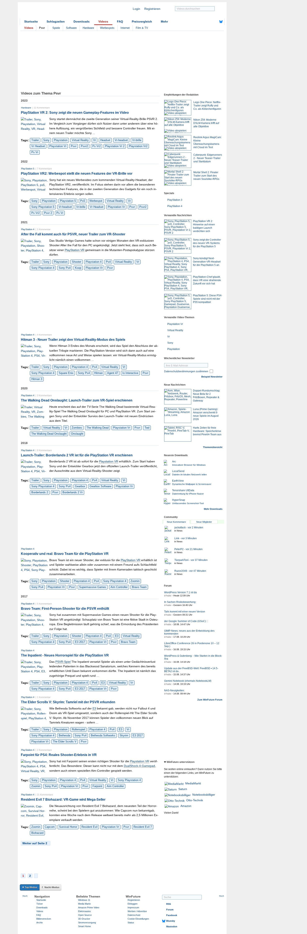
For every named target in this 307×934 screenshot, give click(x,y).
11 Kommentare (42, 107)
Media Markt (84, 903)
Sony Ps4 (65, 267)
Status (131, 922)
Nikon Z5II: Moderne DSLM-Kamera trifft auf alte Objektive (206, 123)
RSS (168, 904)
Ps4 (108, 261)
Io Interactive (130, 373)
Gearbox (80, 486)
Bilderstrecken (43, 919)
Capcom (50, 826)
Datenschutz (134, 915)
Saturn (182, 789)
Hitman (98, 373)
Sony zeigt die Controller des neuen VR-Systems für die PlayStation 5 (207, 243)
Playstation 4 (93, 261)
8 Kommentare (44, 450)
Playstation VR (108, 461)
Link (185, 538)
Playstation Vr (57, 146)
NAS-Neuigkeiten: (174, 690)
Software (71, 27)
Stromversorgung (87, 922)
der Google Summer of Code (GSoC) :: (186, 621)
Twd (147, 427)
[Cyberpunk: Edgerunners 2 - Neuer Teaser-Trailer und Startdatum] (177, 160)
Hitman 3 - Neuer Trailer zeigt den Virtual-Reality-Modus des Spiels (73, 339)
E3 (116, 635)
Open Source (85, 915)
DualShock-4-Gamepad (139, 765)
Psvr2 (84, 146)
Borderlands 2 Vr (72, 492)
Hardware (88, 27)
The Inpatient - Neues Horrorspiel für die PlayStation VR (65, 655)
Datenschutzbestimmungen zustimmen (186, 371)
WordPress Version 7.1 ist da (180, 592)
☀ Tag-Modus (29, 887)
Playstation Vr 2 (114, 146)
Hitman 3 (36, 379)
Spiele (56, 27)
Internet (125, 27)
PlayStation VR (74, 250)
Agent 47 (112, 373)
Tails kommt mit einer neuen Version (184, 611)
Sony (46, 140)
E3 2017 (80, 642)
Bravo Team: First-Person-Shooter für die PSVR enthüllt (65, 608)
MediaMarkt (193, 783)
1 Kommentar (44, 229)
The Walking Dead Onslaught (49, 433)
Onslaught (77, 433)
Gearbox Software (100, 486)
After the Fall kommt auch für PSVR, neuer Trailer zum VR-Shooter (73, 234)
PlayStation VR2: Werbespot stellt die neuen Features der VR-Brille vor (76, 173)
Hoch (25, 896)
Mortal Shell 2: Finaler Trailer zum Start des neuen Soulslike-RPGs (206, 175)
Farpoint (97, 786)
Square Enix (66, 373)
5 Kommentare (44, 603)
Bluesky (170, 921)
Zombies (77, 427)
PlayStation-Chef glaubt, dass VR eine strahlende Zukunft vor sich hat (207, 280)
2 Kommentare (44, 750)
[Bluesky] (221, 21)
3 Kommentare (44, 395)
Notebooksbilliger (203, 794)
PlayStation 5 (27, 168)
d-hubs (167, 595)
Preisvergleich (142, 21)
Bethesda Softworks (103, 735)
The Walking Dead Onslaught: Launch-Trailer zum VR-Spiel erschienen (76, 400)
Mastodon (171, 926)
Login (136, 8)
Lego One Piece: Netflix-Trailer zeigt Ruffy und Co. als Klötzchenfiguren (207, 105)
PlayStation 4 (27, 229)
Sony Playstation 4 (42, 267)
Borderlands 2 (39, 492)
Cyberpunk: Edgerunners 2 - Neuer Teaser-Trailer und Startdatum (207, 158)
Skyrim (124, 735)
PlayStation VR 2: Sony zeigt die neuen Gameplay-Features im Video (75, 112)
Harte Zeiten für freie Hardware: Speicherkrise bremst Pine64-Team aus (207, 431)
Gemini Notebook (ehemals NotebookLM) (187, 680)
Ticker (39, 903)
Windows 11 (84, 900)
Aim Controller (119, 587)
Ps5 (82, 200)
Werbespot (95, 200)
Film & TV (142, 27)
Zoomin (135, 581)
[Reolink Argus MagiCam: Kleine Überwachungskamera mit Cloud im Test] (177, 142)
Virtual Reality (80, 140)
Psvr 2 (48, 213)
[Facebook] (214, 22)
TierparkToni (191, 560)
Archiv (39, 922)
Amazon (185, 806)
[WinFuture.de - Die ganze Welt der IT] (55, 11)
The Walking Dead (97, 427)
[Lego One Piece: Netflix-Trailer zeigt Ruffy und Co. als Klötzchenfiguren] (177, 107)
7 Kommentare (44, 168)
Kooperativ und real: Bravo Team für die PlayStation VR (65, 553)
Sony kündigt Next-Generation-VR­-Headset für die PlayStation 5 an (207, 261)
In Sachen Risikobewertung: (180, 602)
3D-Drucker (84, 919)
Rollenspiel (78, 729)
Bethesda (64, 735)
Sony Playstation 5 (42, 206)
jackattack (188, 527)
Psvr (73, 146)
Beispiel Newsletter (211, 376)
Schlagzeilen (56, 21)
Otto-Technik (194, 800)
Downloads (82, 21)
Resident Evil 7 (142, 826)
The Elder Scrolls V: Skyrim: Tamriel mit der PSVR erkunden (68, 702)
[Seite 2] (36, 875)
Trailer (35, 140)
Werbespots (107, 27)
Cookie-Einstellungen (138, 919)
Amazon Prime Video (88, 907)
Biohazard (37, 832)
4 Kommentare (44, 334)
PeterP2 (188, 549)
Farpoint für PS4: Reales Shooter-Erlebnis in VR (59, 755)
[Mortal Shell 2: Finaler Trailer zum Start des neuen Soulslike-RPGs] (177, 177)
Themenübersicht (212, 447)
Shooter (76, 261)
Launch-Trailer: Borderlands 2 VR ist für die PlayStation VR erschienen (77, 455)
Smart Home (84, 926)
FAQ (120, 21)
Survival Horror (68, 826)
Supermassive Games (92, 587)
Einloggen (132, 903)
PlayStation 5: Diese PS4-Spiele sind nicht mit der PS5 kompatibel (207, 299)
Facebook (171, 915)
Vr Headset (38, 146)
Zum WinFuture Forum (209, 699)
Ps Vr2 (96, 146)
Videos (103, 21)
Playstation (60, 140)
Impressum (133, 907)
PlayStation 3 (174, 199)
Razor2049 (190, 570)
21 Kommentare (45, 794)
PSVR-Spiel (63, 661)
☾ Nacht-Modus (50, 887)
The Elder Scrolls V (64, 741)
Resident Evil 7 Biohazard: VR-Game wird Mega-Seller (63, 799)
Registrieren (152, 8)
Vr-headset (121, 140)
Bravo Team (139, 587)
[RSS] (208, 22)
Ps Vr (34, 152)
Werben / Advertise (137, 911)
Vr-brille (136, 140)
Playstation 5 (68, 200)
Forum (170, 909)
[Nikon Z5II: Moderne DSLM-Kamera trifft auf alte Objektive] (177, 125)
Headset (105, 140)
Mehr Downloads (213, 509)
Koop (78, 267)
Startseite (31, 21)
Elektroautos (84, 911)
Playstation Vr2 (138, 146)
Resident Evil (89, 826)
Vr (94, 140)
